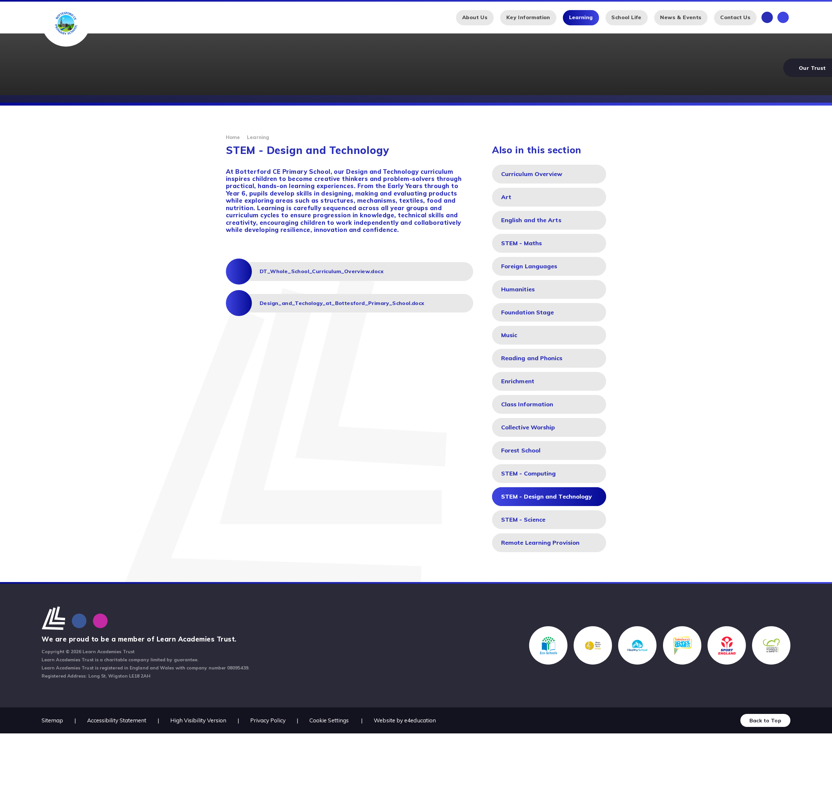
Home (233, 137)
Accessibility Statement (117, 720)
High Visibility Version (198, 720)
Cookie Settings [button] (329, 720)
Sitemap (52, 720)
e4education (420, 720)
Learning (258, 137)
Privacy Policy (268, 720)
